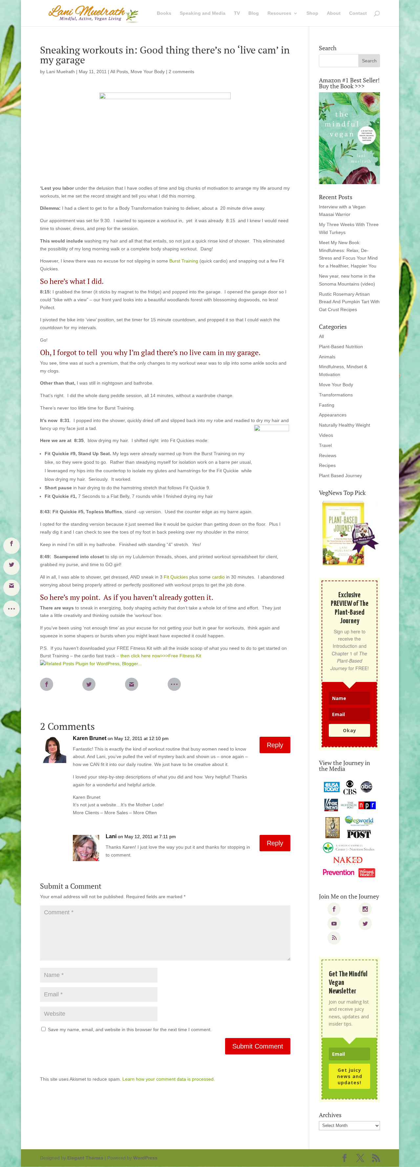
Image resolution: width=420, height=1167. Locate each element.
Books (164, 13)
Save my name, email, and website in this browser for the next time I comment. (130, 1029)
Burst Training (183, 261)
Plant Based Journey (340, 475)
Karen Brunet (89, 738)
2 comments (181, 71)
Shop (312, 13)
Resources (279, 13)
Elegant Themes (85, 1157)
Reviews (327, 455)
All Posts (119, 71)
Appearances (332, 414)
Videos (326, 435)
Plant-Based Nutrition (341, 346)
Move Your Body (148, 71)
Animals (327, 356)
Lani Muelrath (60, 71)
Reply (275, 745)
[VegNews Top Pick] (349, 533)
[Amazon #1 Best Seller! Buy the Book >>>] (349, 138)
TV (237, 13)
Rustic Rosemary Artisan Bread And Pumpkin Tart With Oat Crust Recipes (349, 301)
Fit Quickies (176, 577)
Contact (358, 13)
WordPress (145, 1157)
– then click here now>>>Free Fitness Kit (158, 655)
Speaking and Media (202, 13)
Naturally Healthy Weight (344, 425)
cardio (218, 577)
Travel (325, 445)
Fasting (326, 405)
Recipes (327, 465)
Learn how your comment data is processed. (168, 1079)
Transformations (336, 394)
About (334, 13)
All (321, 336)
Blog (253, 13)
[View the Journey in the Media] (349, 829)
